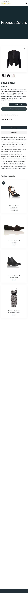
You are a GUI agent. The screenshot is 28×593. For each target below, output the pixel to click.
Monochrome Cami (14, 313)
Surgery (17, 205)
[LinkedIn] (11, 119)
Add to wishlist (15, 109)
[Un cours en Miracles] (5, 2)
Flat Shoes (14, 243)
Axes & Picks (11, 240)
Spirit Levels (15, 115)
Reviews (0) (14, 132)
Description (14, 127)
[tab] (14, 127)
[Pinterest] (9, 119)
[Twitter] (7, 119)
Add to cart (19, 104)
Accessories (11, 310)
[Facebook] (5, 119)
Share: (2, 119)
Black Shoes (14, 208)
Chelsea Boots (14, 278)
